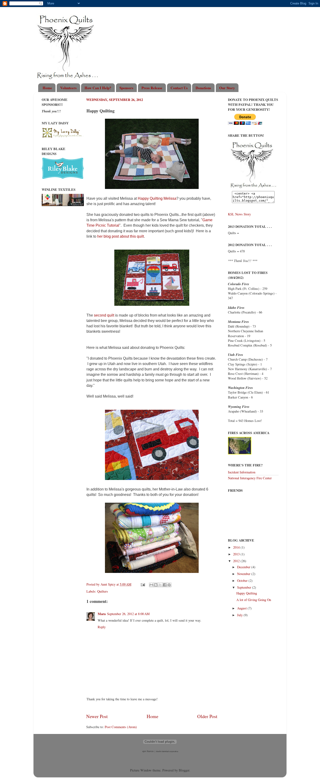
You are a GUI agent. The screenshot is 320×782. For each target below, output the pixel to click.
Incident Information (241, 472)
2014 (237, 547)
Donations (203, 87)
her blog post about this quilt (120, 236)
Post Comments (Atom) (121, 727)
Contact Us (179, 87)
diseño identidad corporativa (167, 751)
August (242, 608)
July (240, 615)
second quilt (104, 315)
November (244, 574)
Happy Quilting (246, 593)
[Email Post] (142, 584)
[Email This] (151, 585)
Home (47, 87)
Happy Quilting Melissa (157, 198)
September (244, 587)
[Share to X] (160, 585)
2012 (237, 561)
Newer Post (97, 716)
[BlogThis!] (155, 585)
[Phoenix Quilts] (253, 188)
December (244, 567)
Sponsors (126, 87)
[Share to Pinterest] (169, 585)
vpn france (148, 751)
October (243, 580)
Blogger (184, 770)
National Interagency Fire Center (250, 478)
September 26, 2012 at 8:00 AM (128, 614)
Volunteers (68, 87)
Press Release (151, 87)
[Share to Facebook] (164, 585)
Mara (102, 613)
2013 (237, 554)
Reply (102, 627)
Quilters (102, 591)
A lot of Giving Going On (253, 600)
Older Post (207, 716)
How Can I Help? (98, 87)
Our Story (227, 87)
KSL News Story (239, 214)
